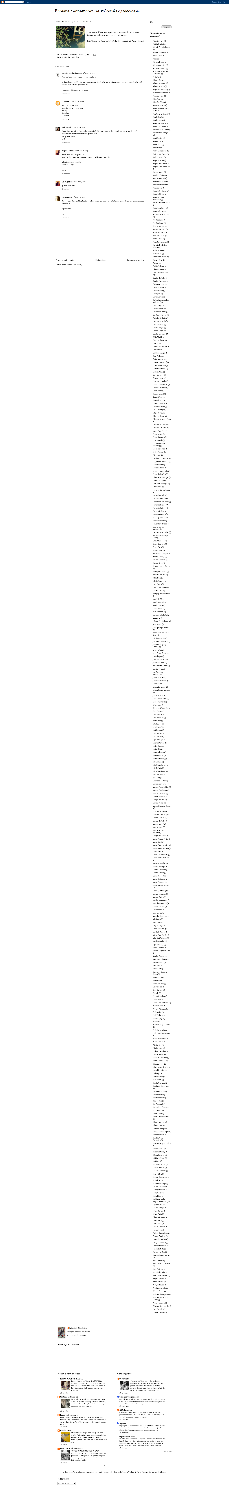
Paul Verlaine (158, 1015)
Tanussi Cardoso (159, 1227)
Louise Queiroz (158, 746)
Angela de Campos (160, 163)
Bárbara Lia (157, 253)
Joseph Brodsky (158, 677)
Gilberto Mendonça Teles (160, 536)
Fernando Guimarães (161, 502)
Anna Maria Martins (160, 185)
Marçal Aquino (158, 800)
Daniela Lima (158, 394)
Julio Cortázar (158, 695)
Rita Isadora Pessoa (160, 1107)
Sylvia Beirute (158, 1211)
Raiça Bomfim (158, 1064)
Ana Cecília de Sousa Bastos (161, 109)
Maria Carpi (157, 842)
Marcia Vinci (157, 827)
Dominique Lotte (159, 403)
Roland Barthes (158, 1135)
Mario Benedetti (159, 876)
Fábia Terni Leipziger (161, 477)
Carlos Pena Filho (159, 309)
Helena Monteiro (159, 560)
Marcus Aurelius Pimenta (159, 831)
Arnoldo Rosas (158, 223)
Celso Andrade (158, 340)
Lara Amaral (157, 714)
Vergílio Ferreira (159, 1272)
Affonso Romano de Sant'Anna (160, 72)
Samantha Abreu (159, 1164)
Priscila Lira (157, 1045)
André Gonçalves (159, 151)
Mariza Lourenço (159, 894)
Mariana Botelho (159, 863)
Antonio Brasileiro (159, 191)
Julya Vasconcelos (159, 699)
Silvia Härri (157, 1180)
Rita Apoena (157, 1104)
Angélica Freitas (159, 175)
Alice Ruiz (156, 99)
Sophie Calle (157, 1205)
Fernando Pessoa (159, 505)
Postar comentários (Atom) (72, 264)
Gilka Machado (158, 541)
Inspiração (123, 1425)
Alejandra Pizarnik (160, 89)
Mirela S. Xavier (159, 932)
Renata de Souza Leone (161, 1086)
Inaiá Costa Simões (160, 587)
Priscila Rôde (157, 1048)
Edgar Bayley (158, 413)
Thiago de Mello (159, 1242)
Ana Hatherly (158, 117)
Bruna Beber (157, 260)
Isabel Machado (159, 602)
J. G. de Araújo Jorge (160, 621)
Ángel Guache (158, 160)
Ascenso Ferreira (159, 229)
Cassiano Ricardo (159, 321)
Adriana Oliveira (159, 65)
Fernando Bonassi (159, 498)
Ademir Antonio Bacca (161, 47)
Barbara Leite (158, 250)
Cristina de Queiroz (160, 384)
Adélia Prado (158, 44)
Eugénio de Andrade (160, 461)
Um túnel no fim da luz (69, 1397)
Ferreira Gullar (158, 511)
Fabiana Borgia (158, 480)
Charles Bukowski (159, 346)
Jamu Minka (157, 624)
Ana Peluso (157, 141)
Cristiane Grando (159, 381)
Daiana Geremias (159, 388)
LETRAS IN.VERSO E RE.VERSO (71, 1379)
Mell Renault (66, 127)
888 (120, 1399)
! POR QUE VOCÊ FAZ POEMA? (72, 1449)
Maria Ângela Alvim (160, 839)
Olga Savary (157, 990)
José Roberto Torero (160, 666)
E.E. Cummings (158, 410)
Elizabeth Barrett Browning (159, 444)
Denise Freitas (158, 400)
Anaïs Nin (156, 148)
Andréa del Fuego (159, 154)
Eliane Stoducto (159, 437)
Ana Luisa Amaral (159, 123)
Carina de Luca (158, 284)
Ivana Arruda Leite (160, 615)
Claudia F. (65, 101)
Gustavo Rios (157, 550)
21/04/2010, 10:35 (79, 197)
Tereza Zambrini (159, 1236)
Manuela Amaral (159, 793)
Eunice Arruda (158, 465)
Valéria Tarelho (159, 1252)
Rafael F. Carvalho (160, 1057)
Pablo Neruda (158, 1006)
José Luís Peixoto (159, 659)
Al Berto (156, 77)
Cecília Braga (158, 331)
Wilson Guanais (159, 1303)
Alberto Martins (159, 86)
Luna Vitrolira (158, 774)
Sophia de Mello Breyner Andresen (159, 1200)
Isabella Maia (158, 605)
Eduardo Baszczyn (160, 424)
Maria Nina (157, 851)
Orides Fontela (158, 996)
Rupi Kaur (156, 1161)
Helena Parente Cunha (161, 566)
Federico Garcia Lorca (161, 490)
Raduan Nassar (158, 1054)
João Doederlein (159, 638)
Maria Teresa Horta (160, 855)
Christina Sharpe (159, 353)
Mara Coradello (159, 797)
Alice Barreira (158, 96)
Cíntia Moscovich (159, 359)
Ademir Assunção (159, 53)
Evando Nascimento (160, 471)
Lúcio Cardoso (158, 759)
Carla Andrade (158, 287)
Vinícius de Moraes (160, 1275)
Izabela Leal (157, 618)
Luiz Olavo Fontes (159, 765)
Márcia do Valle (159, 821)
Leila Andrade (158, 718)
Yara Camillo (158, 1309)
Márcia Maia (157, 824)
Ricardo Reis (157, 1101)
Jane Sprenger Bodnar (161, 627)
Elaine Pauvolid (158, 431)
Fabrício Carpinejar (160, 484)
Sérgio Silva (157, 1174)
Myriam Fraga (158, 944)
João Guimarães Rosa (72, 57)
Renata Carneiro (159, 1083)
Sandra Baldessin (159, 1171)
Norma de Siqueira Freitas (160, 973)
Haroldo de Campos (160, 553)
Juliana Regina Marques (161, 690)
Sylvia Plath (157, 1214)
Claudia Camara (159, 369)
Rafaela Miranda (159, 1061)
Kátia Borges (157, 711)
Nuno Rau (156, 980)
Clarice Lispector (159, 362)
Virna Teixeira (158, 1282)
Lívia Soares (157, 736)
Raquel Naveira (158, 1070)
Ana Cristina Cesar (160, 114)
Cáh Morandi (158, 269)
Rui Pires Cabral (159, 1158)
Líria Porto (156, 727)
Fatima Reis (157, 487)
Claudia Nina (158, 372)
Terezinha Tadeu (159, 1239)
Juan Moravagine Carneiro (72, 73)
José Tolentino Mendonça (158, 673)
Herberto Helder (159, 575)
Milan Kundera (158, 929)
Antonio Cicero (158, 194)
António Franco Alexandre (158, 198)
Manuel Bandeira (159, 790)
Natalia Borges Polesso (161, 951)
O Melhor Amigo (125, 1410)
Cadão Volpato (158, 266)
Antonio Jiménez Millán (161, 203)
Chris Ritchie (157, 350)
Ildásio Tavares (158, 581)
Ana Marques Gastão (161, 130)
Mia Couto (157, 919)
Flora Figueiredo (159, 517)
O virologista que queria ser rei (72, 1417)
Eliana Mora (157, 434)
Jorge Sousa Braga (159, 653)
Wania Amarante (159, 1288)
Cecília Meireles (159, 334)
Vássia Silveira (158, 1260)
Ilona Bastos (157, 584)
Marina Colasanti (159, 870)
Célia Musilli (157, 337)
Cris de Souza (158, 378)
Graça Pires (157, 547)
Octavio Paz (157, 987)
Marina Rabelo (158, 873)
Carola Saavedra (159, 312)
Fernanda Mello (159, 495)
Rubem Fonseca (158, 1155)
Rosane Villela (158, 1149)
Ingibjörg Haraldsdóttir (161, 594)
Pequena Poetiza (68, 151)
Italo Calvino (157, 608)
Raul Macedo (158, 1076)
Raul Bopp (156, 1073)
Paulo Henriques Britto (161, 1025)
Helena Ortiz (157, 563)
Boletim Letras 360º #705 (80, 1381)
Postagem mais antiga (135, 260)
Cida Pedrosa (158, 356)
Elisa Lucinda (158, 440)
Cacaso (155, 263)
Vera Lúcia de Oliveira (161, 1264)
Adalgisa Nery (158, 41)
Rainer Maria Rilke (159, 1067)
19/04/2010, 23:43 (89, 73)
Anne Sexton (157, 188)
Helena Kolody (158, 557)
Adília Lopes (157, 56)
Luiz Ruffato (157, 768)
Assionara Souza (159, 232)
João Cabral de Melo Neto (161, 634)
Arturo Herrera (158, 226)
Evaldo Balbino (158, 468)
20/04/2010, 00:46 (77, 101)
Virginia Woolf (158, 1278)
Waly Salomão (158, 1285)
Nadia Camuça (158, 948)
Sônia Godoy (157, 1193)
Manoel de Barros (159, 784)
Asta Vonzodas (158, 236)
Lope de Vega (158, 740)
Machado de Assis (160, 781)
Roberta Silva (158, 1113)
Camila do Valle (159, 278)
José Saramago (158, 669)
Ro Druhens (157, 1110)
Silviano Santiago (159, 1183)
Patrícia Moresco (159, 1009)
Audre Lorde (157, 239)
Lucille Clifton (158, 755)
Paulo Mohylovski (159, 1038)
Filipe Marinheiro (159, 514)
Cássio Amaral (158, 324)
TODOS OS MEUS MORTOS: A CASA (85, 1451)
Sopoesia (122, 1423)
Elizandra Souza (159, 449)
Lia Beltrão (157, 721)
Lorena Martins (158, 743)
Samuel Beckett (158, 1168)
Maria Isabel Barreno (161, 848)
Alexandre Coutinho (160, 93)
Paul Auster (157, 1012)
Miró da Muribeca (160, 938)
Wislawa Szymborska (161, 1306)
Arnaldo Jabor (158, 220)
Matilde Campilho (159, 903)
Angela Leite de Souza (161, 167)
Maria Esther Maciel (160, 845)
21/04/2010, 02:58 (80, 182)
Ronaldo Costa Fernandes (158, 1139)
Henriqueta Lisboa (159, 571)
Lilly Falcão (157, 724)
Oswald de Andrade (160, 1003)
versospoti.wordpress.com (129, 1397)
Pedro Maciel (158, 1042)
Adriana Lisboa (158, 62)
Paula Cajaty (157, 1018)
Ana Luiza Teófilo (159, 126)
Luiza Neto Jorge (159, 771)
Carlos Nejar (157, 305)
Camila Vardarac (159, 281)
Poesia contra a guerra (69, 1415)
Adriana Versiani (159, 68)
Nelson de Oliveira (160, 959)
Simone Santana (159, 1186)
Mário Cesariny (158, 882)
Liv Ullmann (157, 730)
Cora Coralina (158, 375)
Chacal (155, 343)
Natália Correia (158, 956)
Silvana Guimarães (160, 1177)
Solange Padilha (159, 1190)
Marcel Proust (158, 803)
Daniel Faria (157, 391)
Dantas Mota (157, 397)
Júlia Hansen (157, 684)
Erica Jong (156, 455)
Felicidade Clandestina (78, 1328)
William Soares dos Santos (160, 1298)
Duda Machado (159, 406)
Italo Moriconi (158, 612)
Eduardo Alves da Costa (162, 419)
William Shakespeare (161, 1294)
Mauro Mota (157, 910)
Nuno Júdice (157, 977)
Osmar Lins (157, 999)
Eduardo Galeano (159, 428)
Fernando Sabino (159, 508)
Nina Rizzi (156, 965)
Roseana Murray (159, 1152)
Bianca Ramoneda (159, 257)
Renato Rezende (159, 1098)
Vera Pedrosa (158, 1269)
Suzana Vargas (158, 1208)
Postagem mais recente (65, 260)
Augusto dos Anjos (160, 242)
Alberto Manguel (159, 83)
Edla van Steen (158, 416)
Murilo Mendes (158, 941)
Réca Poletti (157, 1080)
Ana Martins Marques (161, 133)
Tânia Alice (157, 1220)
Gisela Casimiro (159, 544)
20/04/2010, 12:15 (81, 151)
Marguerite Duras (159, 836)
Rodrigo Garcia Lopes (161, 1131)
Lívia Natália (157, 733)
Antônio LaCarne (159, 208)
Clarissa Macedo (159, 365)
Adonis (155, 59)
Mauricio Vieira (158, 906)
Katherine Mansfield (160, 708)
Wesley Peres (158, 1291)
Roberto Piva (157, 1125)
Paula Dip (156, 1022)
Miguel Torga (158, 925)
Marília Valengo (159, 866)
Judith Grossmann (159, 680)
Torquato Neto (158, 1249)
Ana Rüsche (157, 144)
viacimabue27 (67, 197)
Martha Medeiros (159, 900)
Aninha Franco (158, 178)
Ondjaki (155, 993)
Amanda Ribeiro (159, 105)
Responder (66, 93)
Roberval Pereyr (159, 1128)
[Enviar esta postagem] (94, 54)
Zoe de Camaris (159, 1312)
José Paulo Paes (158, 662)
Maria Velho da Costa (161, 858)
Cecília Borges (158, 327)
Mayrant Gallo (158, 913)
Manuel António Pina (161, 787)
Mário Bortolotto (159, 879)
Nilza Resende (158, 962)
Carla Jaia (156, 294)
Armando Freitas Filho (161, 214)
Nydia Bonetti (158, 984)
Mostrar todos (108, 1466)
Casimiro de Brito (159, 318)
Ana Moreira (157, 138)
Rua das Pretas (65, 1430)
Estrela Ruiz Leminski (160, 458)
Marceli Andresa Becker (162, 806)
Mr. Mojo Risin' (67, 182)
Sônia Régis (157, 1196)
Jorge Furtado (158, 650)
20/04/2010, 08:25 (78, 127)
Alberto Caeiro (158, 80)
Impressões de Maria (127, 1436)
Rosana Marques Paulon (162, 1143)
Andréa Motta (158, 157)
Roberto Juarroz (158, 1122)
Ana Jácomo (157, 120)
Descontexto (124, 1379)
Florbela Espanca (159, 521)
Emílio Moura (158, 452)
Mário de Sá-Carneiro (161, 885)
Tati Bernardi (158, 1230)
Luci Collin (157, 749)
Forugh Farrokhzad (160, 524)
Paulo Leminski (158, 1030)
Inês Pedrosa (157, 590)
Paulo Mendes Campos (161, 1033)
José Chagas (157, 656)
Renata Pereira (158, 1095)
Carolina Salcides (159, 315)
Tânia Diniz (157, 1223)
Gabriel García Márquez (158, 528)
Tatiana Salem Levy (160, 1233)
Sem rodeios (76, 1399)
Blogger (163, 1472)
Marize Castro (158, 897)
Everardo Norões (159, 474)
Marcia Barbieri (158, 818)
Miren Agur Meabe (160, 935)
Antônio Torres (158, 211)
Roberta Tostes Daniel (161, 1117)
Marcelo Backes (159, 811)
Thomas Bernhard (159, 1246)
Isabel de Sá (157, 599)
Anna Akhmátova (159, 181)
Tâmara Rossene (159, 1217)
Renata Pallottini (159, 1091)
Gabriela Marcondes (160, 532)
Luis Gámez (157, 762)
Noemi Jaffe (157, 969)
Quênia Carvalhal (159, 1051)
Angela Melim (158, 172)
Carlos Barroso (158, 297)
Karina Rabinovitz (159, 702)
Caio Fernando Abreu (161, 272)
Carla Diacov (158, 291)
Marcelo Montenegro (161, 814)
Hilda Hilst (157, 578)
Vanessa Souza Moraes (161, 1255)
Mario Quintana (159, 891)
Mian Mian (157, 922)
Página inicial (101, 260)
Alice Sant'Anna (159, 102)
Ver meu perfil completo (76, 1335)
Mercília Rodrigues (160, 916)
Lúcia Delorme (158, 752)
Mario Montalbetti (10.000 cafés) (83, 1433)
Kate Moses (157, 705)
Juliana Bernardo (159, 687)
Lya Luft (156, 778)
